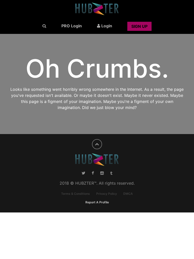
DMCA (128, 194)
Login (106, 25)
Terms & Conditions (75, 194)
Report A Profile (97, 202)
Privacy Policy (106, 194)
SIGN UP (139, 26)
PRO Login (71, 25)
